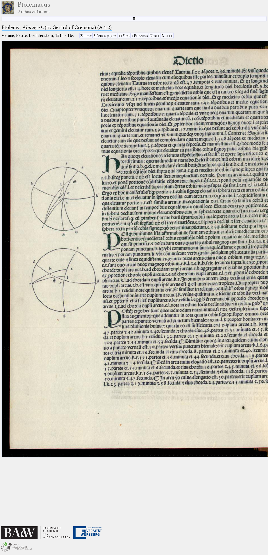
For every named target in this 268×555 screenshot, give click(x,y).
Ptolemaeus (34, 7)
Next (153, 35)
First (126, 35)
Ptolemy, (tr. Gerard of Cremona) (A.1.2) (57, 27)
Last (165, 35)
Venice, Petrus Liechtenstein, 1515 (33, 35)
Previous (141, 35)
